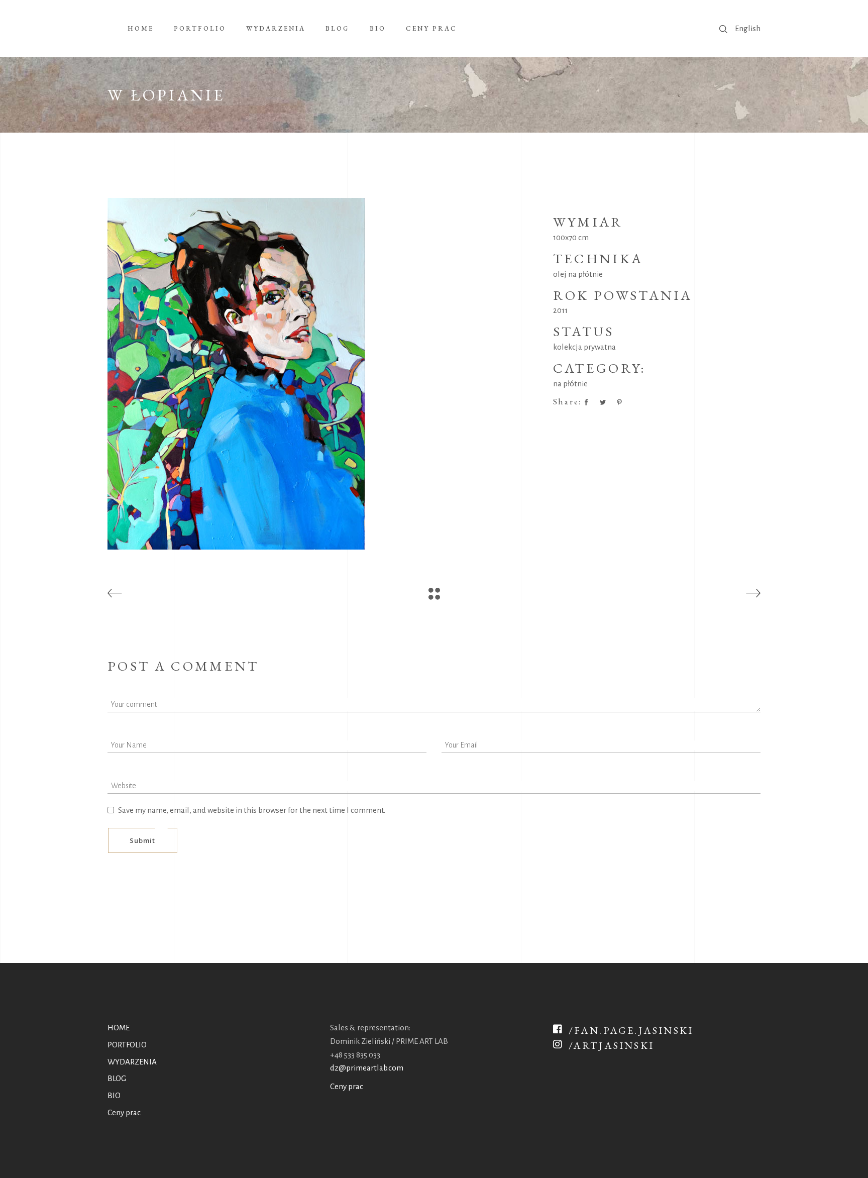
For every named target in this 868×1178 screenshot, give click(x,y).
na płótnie (570, 383)
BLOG (116, 1078)
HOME (118, 1027)
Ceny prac (124, 1112)
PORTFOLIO (127, 1044)
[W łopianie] (322, 374)
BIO (114, 1095)
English (748, 28)
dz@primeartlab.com (366, 1067)
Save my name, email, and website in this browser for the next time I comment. (251, 810)
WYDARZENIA (132, 1061)
